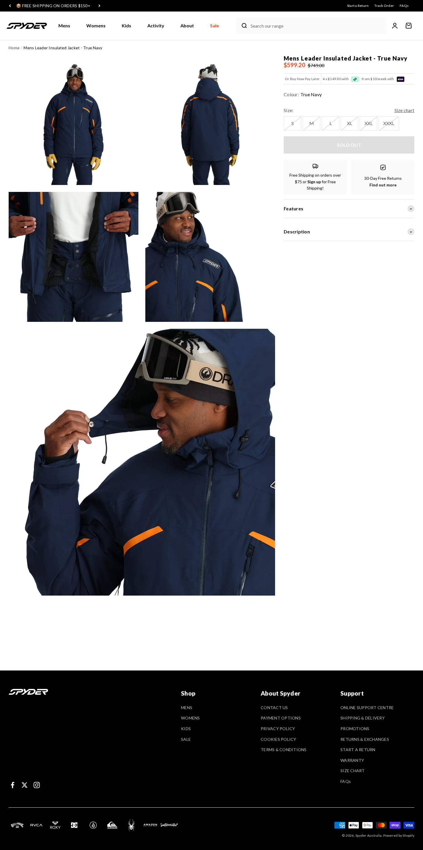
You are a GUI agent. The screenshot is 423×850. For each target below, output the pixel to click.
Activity (155, 25)
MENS (186, 707)
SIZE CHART (352, 770)
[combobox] (317, 25)
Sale (214, 25)
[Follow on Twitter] (24, 785)
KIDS (186, 728)
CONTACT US (274, 707)
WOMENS (190, 717)
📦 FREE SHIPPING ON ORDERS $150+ (53, 5)
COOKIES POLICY (278, 739)
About (187, 25)
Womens (96, 25)
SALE (186, 739)
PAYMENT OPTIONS (281, 717)
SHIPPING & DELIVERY (362, 717)
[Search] (242, 25)
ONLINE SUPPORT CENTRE (367, 707)
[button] (67, 26)
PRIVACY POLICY (278, 728)
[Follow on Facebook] (12, 785)
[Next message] (99, 6)
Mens (64, 25)
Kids (126, 25)
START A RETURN (358, 749)
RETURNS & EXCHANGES (364, 739)
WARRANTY (352, 760)
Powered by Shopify (399, 835)
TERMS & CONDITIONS (284, 749)
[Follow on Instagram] (37, 785)
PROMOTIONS (354, 728)
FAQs (345, 781)
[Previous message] (10, 6)
